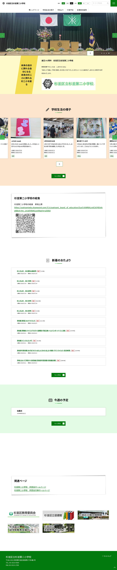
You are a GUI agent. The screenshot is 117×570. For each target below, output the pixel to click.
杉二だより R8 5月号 (24, 301)
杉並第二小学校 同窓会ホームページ (30, 487)
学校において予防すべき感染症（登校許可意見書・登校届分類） (36, 360)
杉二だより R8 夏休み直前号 (27, 271)
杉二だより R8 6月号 (24, 291)
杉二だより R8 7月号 (24, 281)
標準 (80, 3)
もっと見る (57, 176)
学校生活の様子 (48, 10)
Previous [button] (2, 35)
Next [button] (114, 35)
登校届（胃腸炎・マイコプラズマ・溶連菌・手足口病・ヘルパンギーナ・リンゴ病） (41, 331)
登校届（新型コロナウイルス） (26, 321)
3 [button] (106, 53)
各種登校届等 (82, 10)
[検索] (107, 3)
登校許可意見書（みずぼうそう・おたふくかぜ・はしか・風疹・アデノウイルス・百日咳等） (44, 350)
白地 (67, 3)
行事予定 (70, 10)
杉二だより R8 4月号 (24, 311)
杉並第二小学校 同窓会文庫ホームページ (32, 490)
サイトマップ (107, 556)
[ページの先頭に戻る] (114, 567)
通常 (63, 3)
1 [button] (101, 53)
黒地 (72, 3)
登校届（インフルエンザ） (25, 340)
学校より (60, 10)
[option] (58, 34)
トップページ (34, 10)
